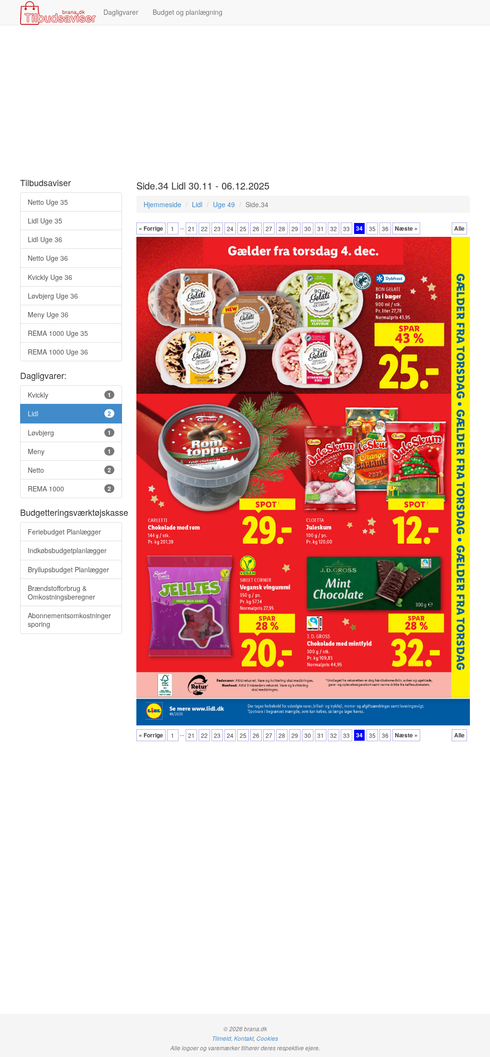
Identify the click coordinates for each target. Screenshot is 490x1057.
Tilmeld (221, 1038)
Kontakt (244, 1038)
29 (294, 228)
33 (346, 228)
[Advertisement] (245, 102)
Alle (459, 228)
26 (256, 228)
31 (320, 228)
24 (230, 228)
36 (385, 228)
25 (243, 228)
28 (281, 228)
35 (372, 228)
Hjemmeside (162, 204)
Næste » (406, 228)
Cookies (267, 1038)
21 (191, 228)
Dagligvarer (120, 12)
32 (333, 228)
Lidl (197, 204)
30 (307, 228)
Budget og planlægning (188, 12)
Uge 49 (224, 204)
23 (217, 228)
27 (269, 228)
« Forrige (151, 228)
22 (204, 228)
